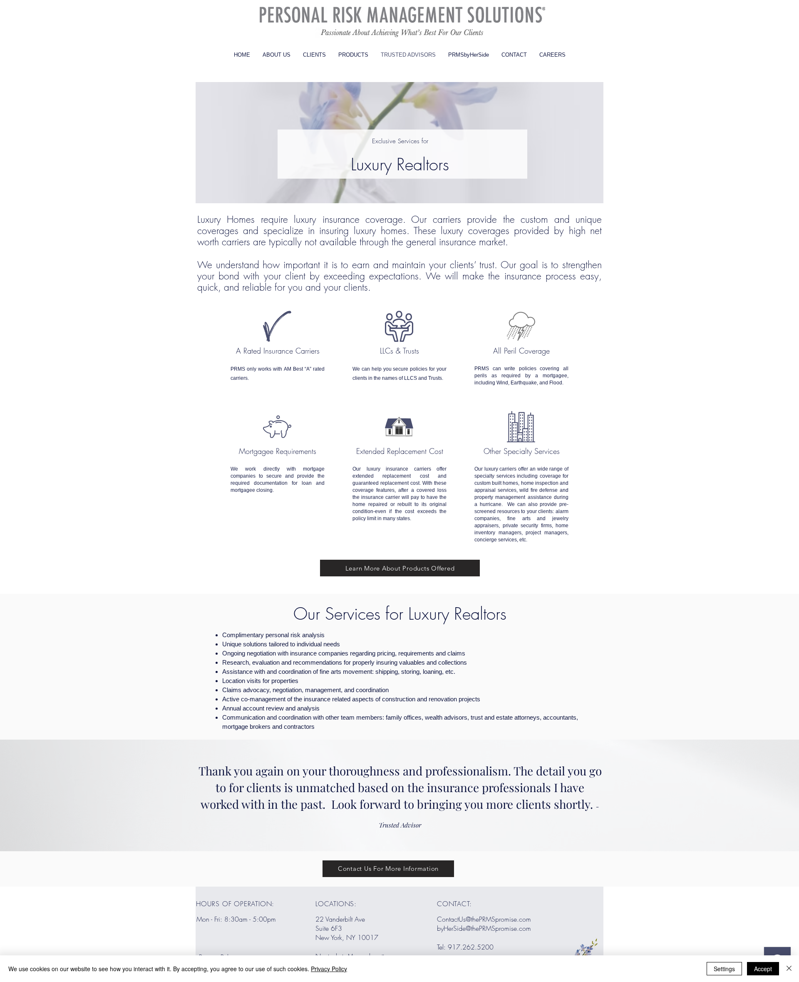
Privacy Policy (329, 969)
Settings (724, 969)
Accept (763, 969)
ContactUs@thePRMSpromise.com (484, 919)
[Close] (789, 968)
